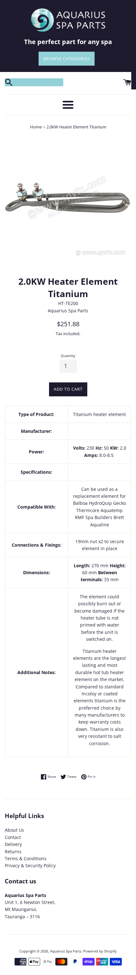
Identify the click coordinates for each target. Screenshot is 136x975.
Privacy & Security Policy (30, 865)
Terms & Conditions (25, 858)
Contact (13, 837)
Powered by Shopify (100, 951)
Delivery (13, 844)
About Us (14, 830)
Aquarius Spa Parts (65, 951)
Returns (13, 851)
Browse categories (66, 59)
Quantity (68, 355)
